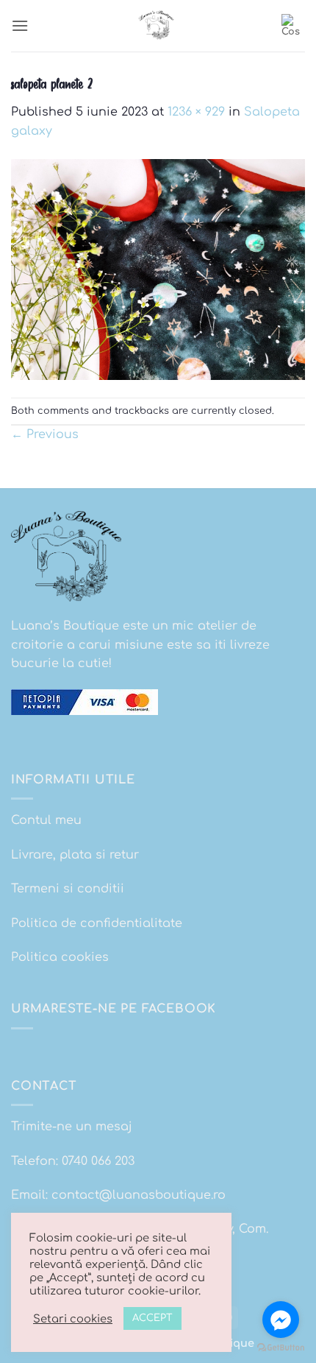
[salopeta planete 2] (158, 268)
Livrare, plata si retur (75, 855)
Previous (45, 434)
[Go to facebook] (280, 1319)
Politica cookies (60, 957)
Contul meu (46, 820)
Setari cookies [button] (72, 1319)
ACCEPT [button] (152, 1318)
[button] (20, 25)
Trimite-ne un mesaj (71, 1126)
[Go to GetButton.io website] (280, 1348)
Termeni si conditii (67, 888)
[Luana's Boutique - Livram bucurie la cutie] (158, 26)
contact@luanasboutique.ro (138, 1195)
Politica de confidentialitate (96, 923)
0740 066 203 (98, 1161)
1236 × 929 (196, 112)
